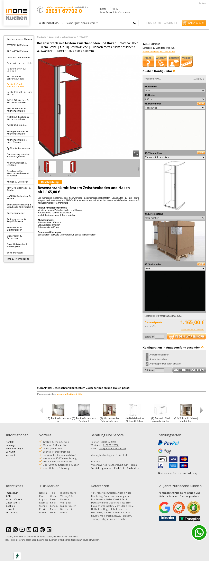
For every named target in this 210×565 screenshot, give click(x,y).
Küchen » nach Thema (19, 38)
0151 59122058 (111, 445)
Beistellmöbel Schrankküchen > (63, 37)
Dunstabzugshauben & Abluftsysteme (18, 155)
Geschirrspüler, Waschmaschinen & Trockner (18, 173)
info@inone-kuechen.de (112, 448)
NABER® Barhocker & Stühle (19, 197)
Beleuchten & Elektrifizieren (14, 228)
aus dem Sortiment (69, 394)
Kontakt (202, 3)
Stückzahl (149, 336)
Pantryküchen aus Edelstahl (16, 69)
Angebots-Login (14, 448)
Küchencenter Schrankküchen (15, 77)
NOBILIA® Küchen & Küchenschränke (18, 118)
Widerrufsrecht (14, 499)
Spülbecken (133, 468)
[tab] (19, 39)
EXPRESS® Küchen (17, 125)
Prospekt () (153, 22)
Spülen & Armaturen (18, 148)
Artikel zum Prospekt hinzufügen (159, 51)
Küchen (16, 14)
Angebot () (171, 22)
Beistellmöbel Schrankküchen (15, 85)
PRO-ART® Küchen (17, 51)
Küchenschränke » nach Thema (17, 140)
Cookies (10, 505)
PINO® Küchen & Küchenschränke (16, 109)
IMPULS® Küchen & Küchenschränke (18, 101)
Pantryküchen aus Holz (19, 63)
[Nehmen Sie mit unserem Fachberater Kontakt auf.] (174, 61)
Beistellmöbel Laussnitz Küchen (20, 93)
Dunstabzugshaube (101, 468)
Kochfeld (119, 468)
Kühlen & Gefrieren (17, 181)
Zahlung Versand (10, 453)
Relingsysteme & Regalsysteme (16, 220)
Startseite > (42, 37)
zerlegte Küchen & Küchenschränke (17, 132)
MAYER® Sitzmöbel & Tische (19, 189)
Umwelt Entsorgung (12, 511)
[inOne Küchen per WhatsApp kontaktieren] (199, 532)
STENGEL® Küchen (17, 45)
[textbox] (98, 23)
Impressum (12, 492)
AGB (8, 496)
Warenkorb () (196, 22)
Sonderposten (15, 252)
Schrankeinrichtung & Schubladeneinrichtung (20, 205)
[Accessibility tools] (17, 556)
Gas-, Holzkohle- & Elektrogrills (17, 245)
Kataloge (10, 445)
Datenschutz (13, 502)
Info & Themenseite (18, 258)
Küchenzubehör (16, 212)
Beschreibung (50, 182)
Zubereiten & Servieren (14, 237)
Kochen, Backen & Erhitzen (17, 163)
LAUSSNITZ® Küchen (18, 57)
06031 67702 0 (108, 441)
